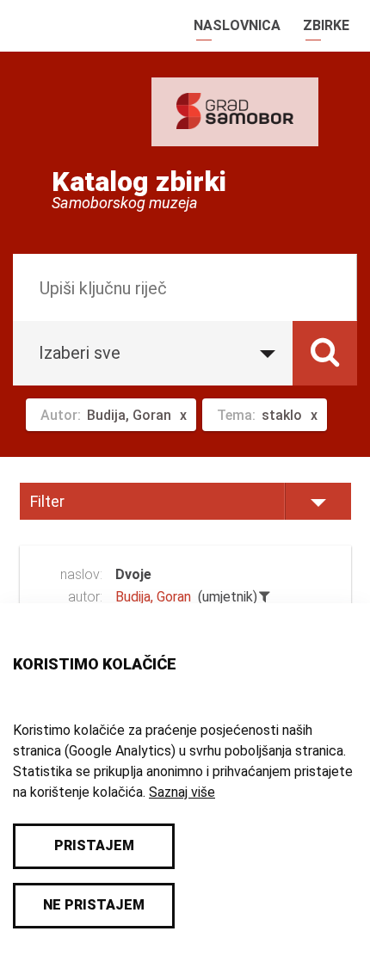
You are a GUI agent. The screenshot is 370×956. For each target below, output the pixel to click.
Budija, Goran (153, 597)
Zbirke (326, 25)
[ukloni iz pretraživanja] (265, 597)
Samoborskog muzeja (125, 203)
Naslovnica (237, 25)
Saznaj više (182, 792)
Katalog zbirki (139, 181)
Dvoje (133, 574)
